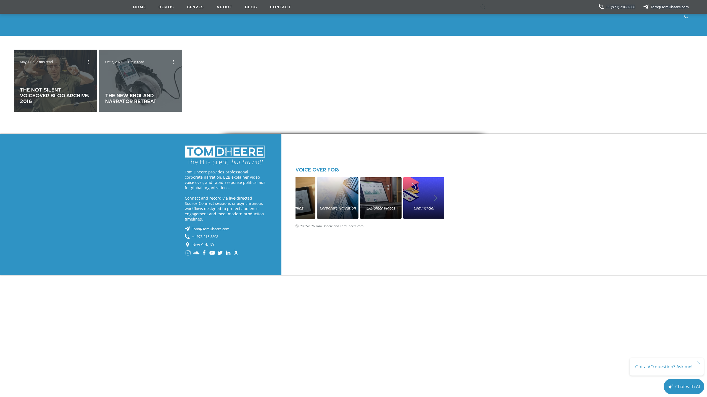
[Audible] (236, 253)
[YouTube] (212, 253)
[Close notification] (699, 363)
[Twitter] (220, 253)
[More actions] (90, 61)
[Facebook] (204, 253)
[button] (195, 7)
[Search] (483, 7)
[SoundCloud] (196, 253)
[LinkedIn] (228, 253)
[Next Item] (436, 198)
